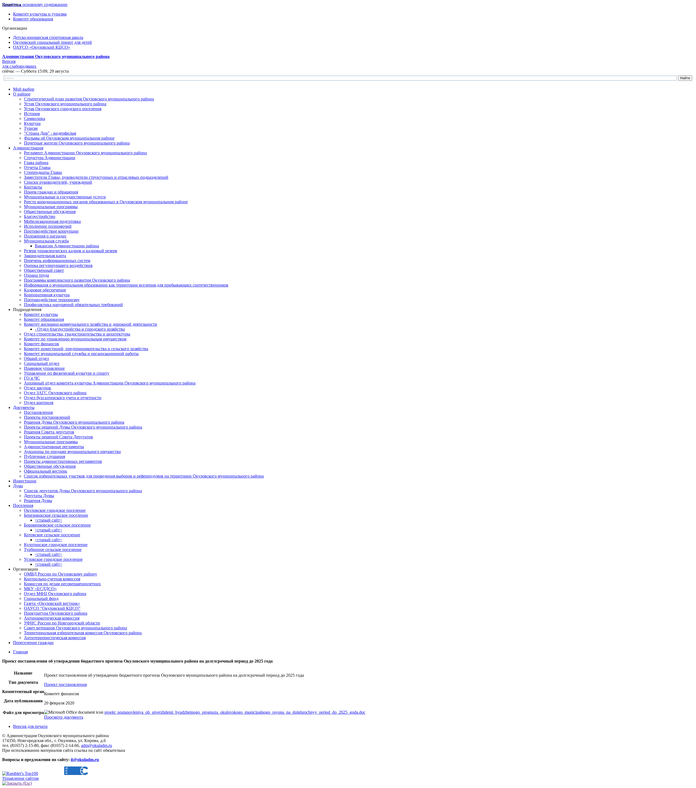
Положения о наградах (45, 236)
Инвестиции (24, 481)
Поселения (23, 505)
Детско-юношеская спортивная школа (48, 37)
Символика (34, 118)
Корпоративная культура (47, 295)
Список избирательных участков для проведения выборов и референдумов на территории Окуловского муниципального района (144, 476)
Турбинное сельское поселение (53, 549)
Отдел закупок (37, 388)
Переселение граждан (33, 642)
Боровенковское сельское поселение (57, 525)
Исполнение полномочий (48, 226)
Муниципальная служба (46, 241)
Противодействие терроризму (52, 299)
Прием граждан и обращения (51, 192)
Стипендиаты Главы (43, 172)
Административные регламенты (54, 446)
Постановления (38, 412)
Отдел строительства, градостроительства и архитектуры (77, 334)
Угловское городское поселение (53, 559)
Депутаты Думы (39, 495)
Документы (24, 407)
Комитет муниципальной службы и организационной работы (81, 353)
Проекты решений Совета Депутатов (58, 437)
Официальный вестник (45, 471)
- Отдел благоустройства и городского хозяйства (80, 329)
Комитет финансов (41, 343)
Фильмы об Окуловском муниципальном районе (69, 138)
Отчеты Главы (37, 167)
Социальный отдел (41, 363)
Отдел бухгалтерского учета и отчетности (62, 397)
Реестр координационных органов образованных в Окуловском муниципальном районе (106, 201)
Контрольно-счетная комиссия (52, 579)
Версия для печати (30, 726)
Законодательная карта (45, 255)
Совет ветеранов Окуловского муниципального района (75, 628)
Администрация (28, 148)
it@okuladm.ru (85, 759)
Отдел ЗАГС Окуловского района (55, 392)
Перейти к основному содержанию (34, 4)
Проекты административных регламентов (63, 461)
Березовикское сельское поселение (56, 515)
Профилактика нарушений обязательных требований (73, 304)
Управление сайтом (20, 778)
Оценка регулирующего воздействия (58, 265)
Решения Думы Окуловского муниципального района (74, 422)
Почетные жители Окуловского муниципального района (77, 143)
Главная (20, 652)
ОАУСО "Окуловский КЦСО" (52, 608)
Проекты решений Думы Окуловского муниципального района (83, 427)
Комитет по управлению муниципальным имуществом (75, 339)
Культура (32, 123)
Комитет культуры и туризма (40, 14)
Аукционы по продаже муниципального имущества (72, 451)
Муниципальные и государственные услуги (65, 197)
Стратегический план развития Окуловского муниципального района (89, 99)
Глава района (36, 162)
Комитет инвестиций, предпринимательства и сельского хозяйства (86, 348)
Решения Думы (38, 500)
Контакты (33, 187)
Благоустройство (39, 216)
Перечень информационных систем (57, 260)
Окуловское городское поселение (55, 510)
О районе (21, 94)
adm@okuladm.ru (96, 745)
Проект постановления (65, 684)
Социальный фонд (41, 598)
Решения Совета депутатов (49, 432)
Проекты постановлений (47, 417)
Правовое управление (44, 368)
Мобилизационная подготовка (52, 221)
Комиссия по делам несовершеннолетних (62, 583)
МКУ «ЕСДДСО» (40, 588)
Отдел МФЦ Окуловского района (55, 593)
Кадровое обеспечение (45, 290)
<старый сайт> (48, 520)
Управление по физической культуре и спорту (66, 373)
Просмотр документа (63, 717)
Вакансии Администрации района (67, 246)
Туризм (31, 128)
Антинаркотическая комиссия (51, 618)
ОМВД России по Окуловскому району (60, 574)
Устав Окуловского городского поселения (62, 108)
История (32, 113)
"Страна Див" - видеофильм (50, 133)
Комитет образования (33, 19)
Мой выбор (23, 89)
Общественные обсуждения (50, 211)
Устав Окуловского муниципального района (65, 103)
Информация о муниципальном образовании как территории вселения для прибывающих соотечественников (126, 285)
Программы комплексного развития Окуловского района (77, 280)
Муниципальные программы (51, 206)
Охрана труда (36, 275)
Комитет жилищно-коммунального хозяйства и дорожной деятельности (90, 324)
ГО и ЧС (32, 378)
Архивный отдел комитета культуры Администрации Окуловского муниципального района (109, 383)
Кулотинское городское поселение (56, 544)
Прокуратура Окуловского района (55, 613)
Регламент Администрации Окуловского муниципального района (85, 152)
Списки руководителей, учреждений (58, 182)
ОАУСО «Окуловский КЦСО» (41, 47)
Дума (18, 486)
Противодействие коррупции (51, 231)
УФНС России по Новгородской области (62, 623)
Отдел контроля (38, 402)
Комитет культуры (41, 314)
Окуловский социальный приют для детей (52, 42)
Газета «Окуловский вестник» (52, 603)
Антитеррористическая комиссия (55, 637)
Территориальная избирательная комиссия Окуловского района (83, 632)
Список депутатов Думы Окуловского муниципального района (83, 490)
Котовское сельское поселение (52, 534)
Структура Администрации (49, 157)
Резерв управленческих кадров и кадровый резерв (70, 250)
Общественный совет (44, 270)
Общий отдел (36, 358)
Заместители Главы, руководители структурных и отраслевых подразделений (96, 177)
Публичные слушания (44, 456)
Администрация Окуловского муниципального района (56, 56)
